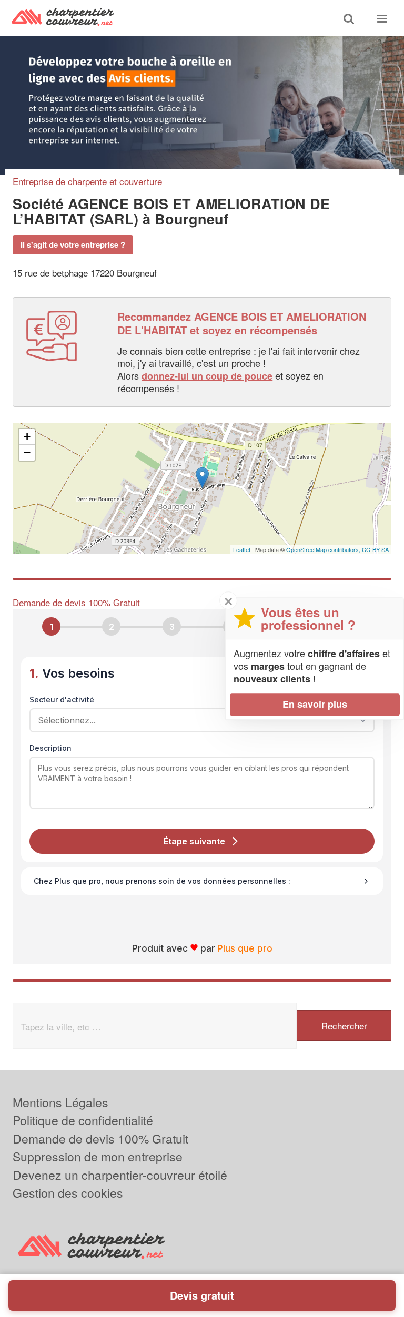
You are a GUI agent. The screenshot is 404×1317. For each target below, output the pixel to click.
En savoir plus (314, 704)
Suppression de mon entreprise (98, 1156)
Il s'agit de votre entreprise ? (73, 244)
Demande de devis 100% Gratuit (100, 1138)
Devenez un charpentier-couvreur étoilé (120, 1174)
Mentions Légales (60, 1102)
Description (50, 747)
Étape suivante (194, 841)
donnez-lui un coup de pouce (207, 376)
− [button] (27, 452)
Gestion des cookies (68, 1192)
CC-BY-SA (375, 549)
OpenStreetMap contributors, (324, 549)
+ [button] (27, 436)
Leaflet (241, 549)
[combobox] (198, 720)
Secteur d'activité (61, 699)
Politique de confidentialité (83, 1120)
